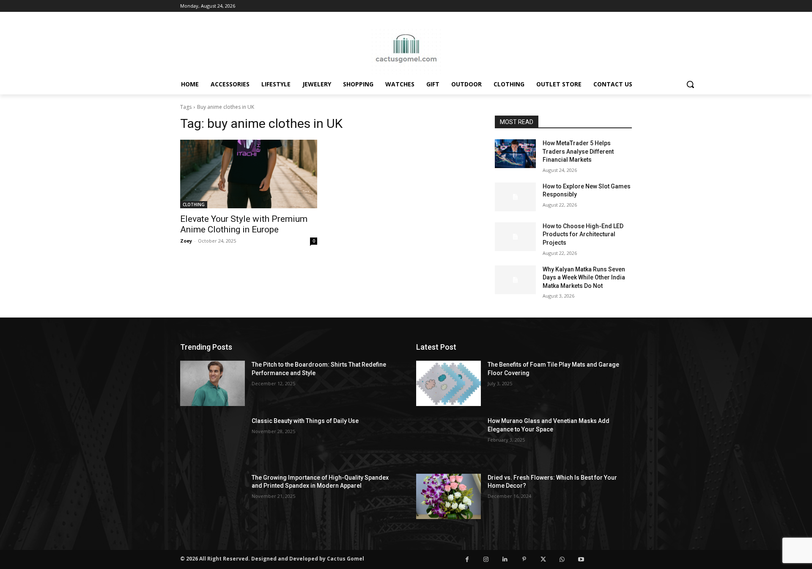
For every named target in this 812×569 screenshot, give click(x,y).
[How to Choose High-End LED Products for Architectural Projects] (515, 236)
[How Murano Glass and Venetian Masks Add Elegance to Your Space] (448, 439)
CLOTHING (194, 204)
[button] (690, 84)
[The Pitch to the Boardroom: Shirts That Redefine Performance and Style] (212, 383)
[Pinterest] (524, 559)
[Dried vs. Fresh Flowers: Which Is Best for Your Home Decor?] (448, 496)
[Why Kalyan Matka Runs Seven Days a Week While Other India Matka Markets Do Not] (515, 279)
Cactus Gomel (345, 558)
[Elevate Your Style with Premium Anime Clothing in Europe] (248, 174)
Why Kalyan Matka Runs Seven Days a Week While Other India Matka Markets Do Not (584, 277)
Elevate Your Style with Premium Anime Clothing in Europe (243, 224)
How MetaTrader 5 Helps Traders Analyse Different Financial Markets (578, 151)
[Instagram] (486, 559)
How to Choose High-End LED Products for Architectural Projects (583, 234)
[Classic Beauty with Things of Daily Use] (212, 439)
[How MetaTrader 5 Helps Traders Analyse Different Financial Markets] (515, 153)
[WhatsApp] (562, 559)
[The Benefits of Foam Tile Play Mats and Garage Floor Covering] (448, 383)
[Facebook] (467, 559)
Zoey (186, 241)
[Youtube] (581, 559)
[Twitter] (543, 559)
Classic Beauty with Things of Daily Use (305, 420)
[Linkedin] (505, 559)
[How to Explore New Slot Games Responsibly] (515, 196)
